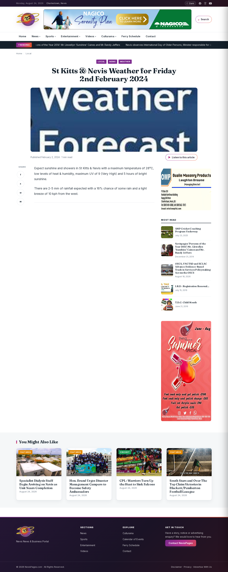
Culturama (107, 36)
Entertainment (69, 36)
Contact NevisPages (181, 543)
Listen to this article (181, 157)
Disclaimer (176, 566)
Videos (89, 36)
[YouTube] (210, 3)
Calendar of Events (133, 539)
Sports (50, 36)
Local (28, 53)
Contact (151, 36)
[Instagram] (205, 3)
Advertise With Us (202, 566)
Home (22, 36)
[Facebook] (200, 3)
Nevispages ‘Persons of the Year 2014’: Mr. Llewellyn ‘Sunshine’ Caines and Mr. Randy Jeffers (57, 44)
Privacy (187, 566)
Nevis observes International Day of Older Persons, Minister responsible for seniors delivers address (169, 44)
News (35, 36)
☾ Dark (190, 3)
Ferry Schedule (131, 36)
